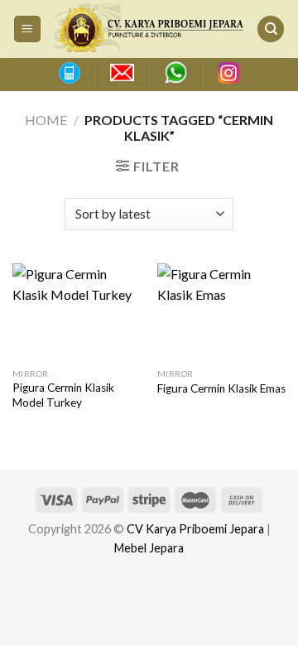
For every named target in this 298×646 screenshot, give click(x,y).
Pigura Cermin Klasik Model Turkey (63, 395)
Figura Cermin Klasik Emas (221, 388)
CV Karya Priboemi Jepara (195, 529)
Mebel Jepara (149, 548)
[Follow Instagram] (228, 72)
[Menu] (27, 29)
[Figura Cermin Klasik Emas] (221, 311)
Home (46, 120)
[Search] (270, 29)
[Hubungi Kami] (69, 72)
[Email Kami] (122, 73)
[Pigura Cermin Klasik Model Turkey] (76, 311)
